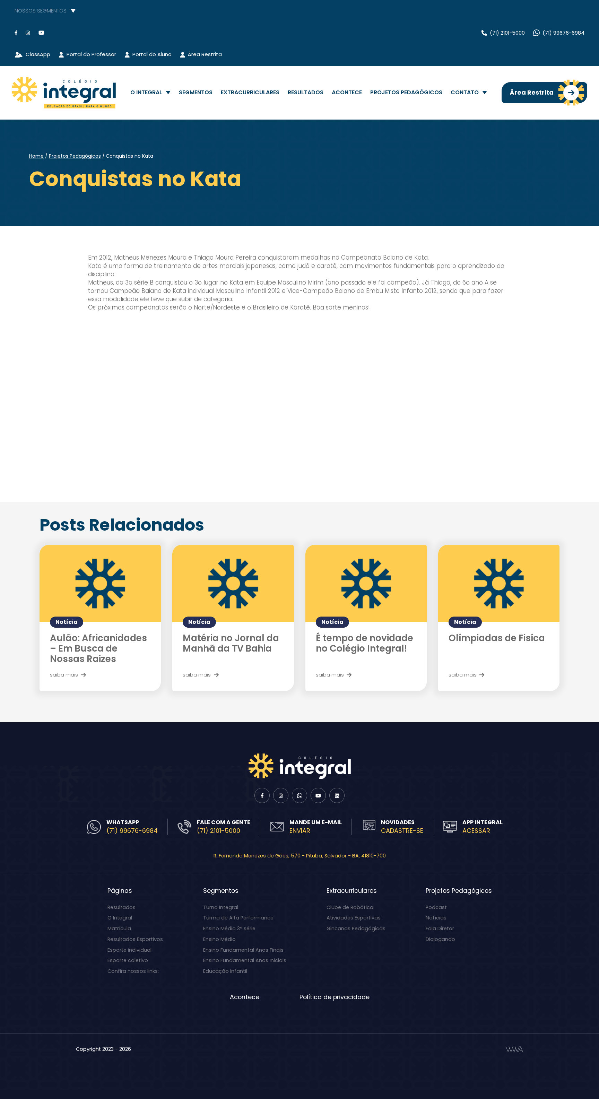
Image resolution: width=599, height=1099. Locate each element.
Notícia (66, 622)
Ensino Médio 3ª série (229, 928)
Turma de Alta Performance (238, 917)
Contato (465, 92)
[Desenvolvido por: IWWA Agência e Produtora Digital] (514, 1049)
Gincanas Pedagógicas (356, 928)
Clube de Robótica (350, 907)
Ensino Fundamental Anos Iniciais (244, 960)
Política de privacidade (335, 997)
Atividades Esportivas (354, 917)
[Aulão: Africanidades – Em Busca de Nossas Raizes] (100, 583)
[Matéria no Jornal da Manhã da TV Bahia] (233, 583)
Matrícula (119, 928)
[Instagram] (27, 33)
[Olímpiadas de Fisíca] (498, 583)
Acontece (347, 92)
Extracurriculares (250, 92)
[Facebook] (15, 33)
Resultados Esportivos (135, 939)
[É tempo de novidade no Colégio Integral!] (366, 583)
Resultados (305, 92)
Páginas (119, 891)
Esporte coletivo (127, 960)
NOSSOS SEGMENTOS (41, 10)
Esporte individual (129, 950)
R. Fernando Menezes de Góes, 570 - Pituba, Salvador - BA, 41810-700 (300, 855)
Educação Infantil (225, 971)
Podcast (436, 907)
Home (36, 155)
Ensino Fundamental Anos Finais (243, 950)
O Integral (146, 92)
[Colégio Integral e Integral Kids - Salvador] (64, 92)
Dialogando (440, 939)
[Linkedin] (337, 795)
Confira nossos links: (133, 971)
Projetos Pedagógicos (406, 92)
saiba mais (64, 674)
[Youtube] (41, 33)
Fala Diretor (440, 928)
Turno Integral (220, 907)
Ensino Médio (219, 939)
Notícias (436, 917)
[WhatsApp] (299, 795)
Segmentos (195, 92)
